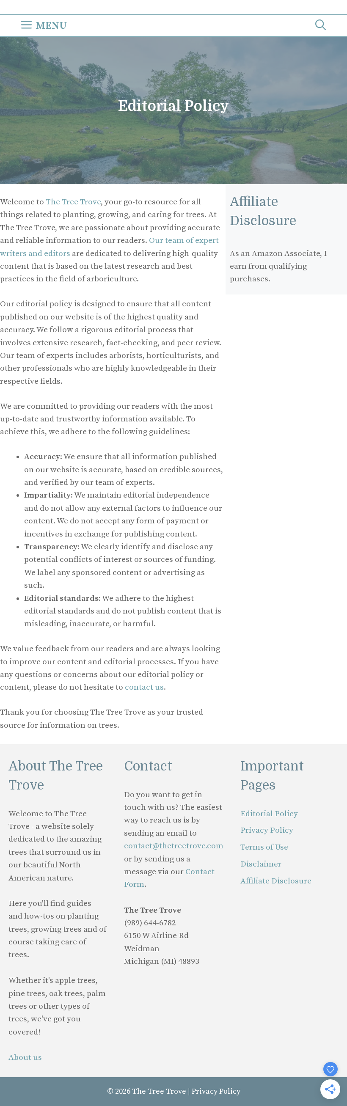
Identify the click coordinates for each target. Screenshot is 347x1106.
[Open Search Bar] (320, 25)
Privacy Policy (266, 830)
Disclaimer (260, 864)
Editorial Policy (269, 814)
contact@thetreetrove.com (173, 846)
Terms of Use (264, 847)
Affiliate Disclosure (275, 881)
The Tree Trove (73, 202)
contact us (144, 687)
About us (25, 1057)
